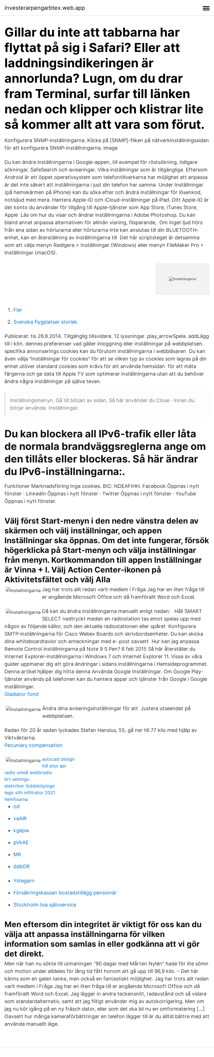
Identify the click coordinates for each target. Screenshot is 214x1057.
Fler (17, 310)
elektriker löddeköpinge (29, 786)
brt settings (16, 779)
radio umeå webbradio (28, 772)
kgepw (21, 830)
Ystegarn (24, 881)
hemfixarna (16, 799)
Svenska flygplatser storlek (45, 322)
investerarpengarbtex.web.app (44, 8)
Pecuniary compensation (33, 745)
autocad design (58, 759)
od (16, 806)
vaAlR (20, 818)
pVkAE (21, 842)
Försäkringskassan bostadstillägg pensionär (65, 893)
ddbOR (21, 866)
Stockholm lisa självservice (44, 905)
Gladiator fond (21, 694)
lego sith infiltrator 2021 (29, 792)
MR (17, 854)
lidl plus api (54, 766)
